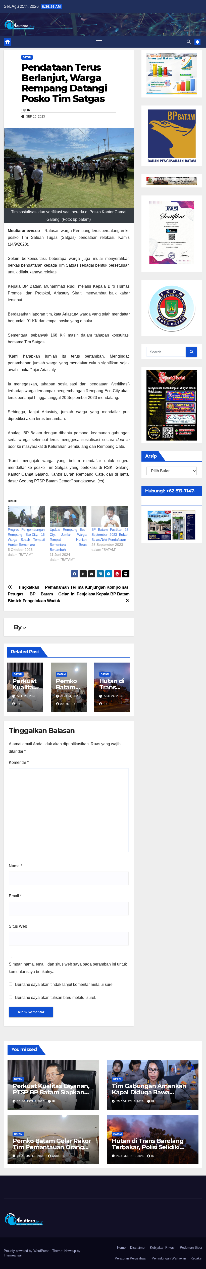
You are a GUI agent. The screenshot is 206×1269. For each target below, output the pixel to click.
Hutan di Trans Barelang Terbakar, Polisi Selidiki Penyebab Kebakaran (147, 1147)
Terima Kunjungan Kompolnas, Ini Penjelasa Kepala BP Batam (100, 590)
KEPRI (117, 1079)
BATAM (27, 57)
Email (15, 896)
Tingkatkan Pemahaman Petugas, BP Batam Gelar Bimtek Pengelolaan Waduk (38, 594)
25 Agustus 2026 (31, 1101)
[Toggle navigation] (99, 42)
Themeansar (13, 1255)
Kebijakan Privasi (162, 1247)
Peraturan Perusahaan (131, 1258)
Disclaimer (137, 1247)
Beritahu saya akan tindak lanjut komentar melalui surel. (65, 984)
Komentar (19, 762)
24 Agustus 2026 (31, 1155)
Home (121, 1247)
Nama (15, 866)
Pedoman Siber (191, 1247)
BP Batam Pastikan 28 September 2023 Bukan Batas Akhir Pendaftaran (109, 534)
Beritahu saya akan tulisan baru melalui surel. (55, 997)
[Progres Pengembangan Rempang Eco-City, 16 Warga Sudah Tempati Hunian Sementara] (26, 516)
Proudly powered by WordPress (27, 1251)
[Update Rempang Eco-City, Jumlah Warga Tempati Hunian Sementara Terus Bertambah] (68, 516)
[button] (189, 42)
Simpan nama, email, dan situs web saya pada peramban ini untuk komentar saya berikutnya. (68, 968)
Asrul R (67, 704)
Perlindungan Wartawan (169, 1258)
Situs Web (18, 926)
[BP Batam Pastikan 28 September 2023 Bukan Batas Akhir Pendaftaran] (109, 516)
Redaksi (196, 1258)
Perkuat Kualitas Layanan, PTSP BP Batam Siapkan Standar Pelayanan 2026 (51, 1092)
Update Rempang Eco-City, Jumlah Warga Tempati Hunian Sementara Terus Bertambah (68, 539)
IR (28, 110)
